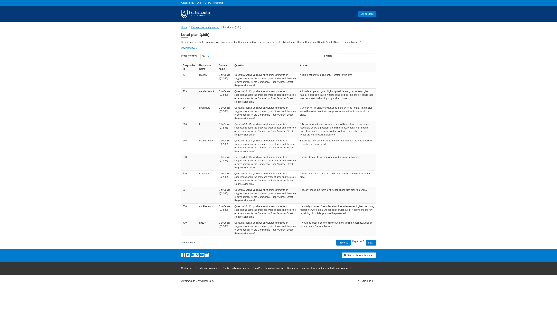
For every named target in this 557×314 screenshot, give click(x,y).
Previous (343, 242)
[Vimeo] (197, 255)
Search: (328, 56)
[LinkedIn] (192, 255)
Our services (367, 14)
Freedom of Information (207, 268)
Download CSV (189, 48)
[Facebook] (183, 255)
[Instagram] (206, 255)
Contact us (186, 268)
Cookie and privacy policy (236, 268)
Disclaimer (292, 268)
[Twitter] (188, 255)
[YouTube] (202, 255)
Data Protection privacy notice (268, 268)
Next (371, 242)
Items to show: (189, 56)
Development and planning (205, 27)
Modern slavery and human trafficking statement (326, 268)
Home (184, 27)
